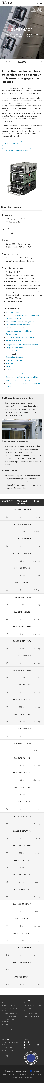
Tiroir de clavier (12, 334)
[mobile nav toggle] (41, 2)
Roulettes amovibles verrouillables (19, 324)
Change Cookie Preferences (22, 1077)
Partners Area (29, 1008)
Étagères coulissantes (14, 347)
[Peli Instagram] (29, 1045)
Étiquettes (10, 369)
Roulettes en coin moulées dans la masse (21, 337)
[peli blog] (24, 1048)
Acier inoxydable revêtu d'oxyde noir (20, 321)
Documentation (7, 1050)
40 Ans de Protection (9, 1019)
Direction (5, 1024)
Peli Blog (5, 1056)
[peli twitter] (38, 1045)
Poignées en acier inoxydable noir (19, 331)
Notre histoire (7, 1003)
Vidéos (4, 1045)
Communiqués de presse (10, 1014)
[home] (7, 2)
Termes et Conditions (10, 1074)
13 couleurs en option (14, 312)
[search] (36, 3)
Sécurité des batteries (31, 1016)
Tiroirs (8, 366)
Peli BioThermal (8, 1030)
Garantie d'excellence (31, 1011)
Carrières (5, 1011)
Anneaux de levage (13, 340)
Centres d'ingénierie (9, 1016)
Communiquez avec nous (33, 1003)
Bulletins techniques (31, 1014)
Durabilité (5, 1022)
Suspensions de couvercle (16, 357)
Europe (35, 1071)
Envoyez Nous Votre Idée (33, 1006)
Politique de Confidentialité (29, 1074)
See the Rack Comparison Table (16, 150)
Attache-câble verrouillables (17, 328)
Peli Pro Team (7, 1048)
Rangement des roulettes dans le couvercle (22, 344)
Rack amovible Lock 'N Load (17, 374)
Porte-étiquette (12, 351)
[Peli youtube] (24, 1042)
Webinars (5, 1053)
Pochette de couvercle (15, 360)
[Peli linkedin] (29, 1042)
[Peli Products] (24, 1045)
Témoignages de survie (10, 1042)
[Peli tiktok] (34, 1045)
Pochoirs (9, 363)
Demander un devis (12, 143)
